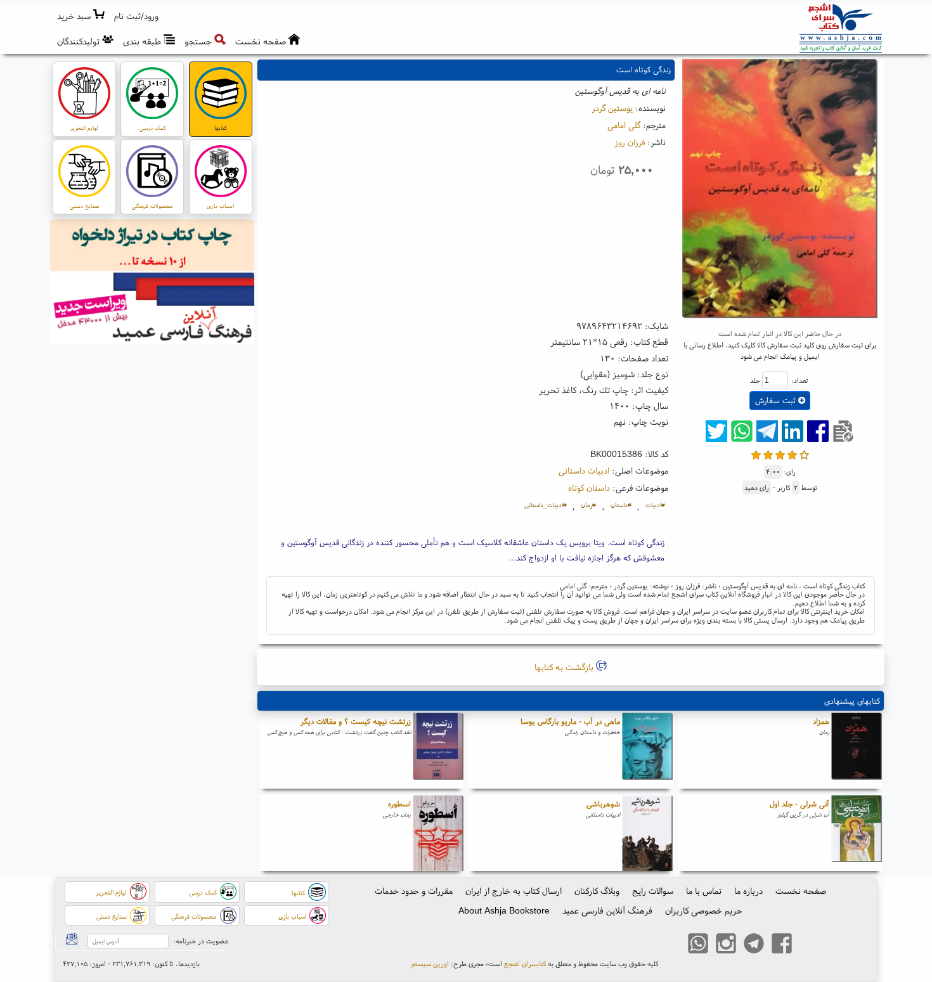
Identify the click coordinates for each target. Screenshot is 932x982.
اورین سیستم (430, 964)
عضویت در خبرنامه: (200, 941)
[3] (780, 453)
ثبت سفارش (776, 400)
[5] (804, 453)
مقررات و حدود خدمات (414, 890)
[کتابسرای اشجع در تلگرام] (754, 945)
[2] (768, 453)
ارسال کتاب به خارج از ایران (513, 890)
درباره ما (748, 890)
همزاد (821, 721)
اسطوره (399, 803)
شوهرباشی (603, 803)
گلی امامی (623, 125)
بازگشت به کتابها (565, 667)
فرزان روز (629, 142)
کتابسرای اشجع (525, 964)
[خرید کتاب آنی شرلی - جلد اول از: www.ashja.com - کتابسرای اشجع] (856, 833)
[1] (756, 453)
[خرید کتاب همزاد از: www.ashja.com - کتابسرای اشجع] (856, 751)
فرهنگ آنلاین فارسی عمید (607, 910)
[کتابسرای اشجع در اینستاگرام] (726, 945)
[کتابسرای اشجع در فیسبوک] (781, 945)
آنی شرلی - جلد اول (799, 803)
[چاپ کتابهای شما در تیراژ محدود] (152, 246)
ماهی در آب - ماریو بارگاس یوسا (570, 721)
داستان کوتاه (589, 487)
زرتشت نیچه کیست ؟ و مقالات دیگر (356, 721)
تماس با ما (704, 890)
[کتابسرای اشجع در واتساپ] (698, 945)
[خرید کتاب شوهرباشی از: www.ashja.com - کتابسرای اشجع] (647, 833)
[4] (792, 453)
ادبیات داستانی (584, 470)
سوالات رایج (652, 890)
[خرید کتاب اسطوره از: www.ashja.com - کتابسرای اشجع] (438, 833)
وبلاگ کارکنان (596, 890)
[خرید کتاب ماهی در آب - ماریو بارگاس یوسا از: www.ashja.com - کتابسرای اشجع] (647, 751)
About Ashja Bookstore (504, 910)
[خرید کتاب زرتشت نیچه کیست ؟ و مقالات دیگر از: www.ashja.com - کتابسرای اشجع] (438, 751)
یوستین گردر (612, 107)
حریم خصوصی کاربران (703, 910)
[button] (137, 16)
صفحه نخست (800, 890)
